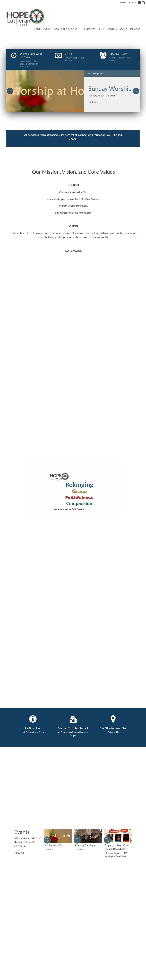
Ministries (89, 29)
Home (37, 29)
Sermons (135, 29)
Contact (132, 3)
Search (123, 3)
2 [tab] (73, 113)
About (123, 29)
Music (101, 29)
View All (19, 852)
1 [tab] (68, 113)
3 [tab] (77, 113)
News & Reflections (65, 29)
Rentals (112, 29)
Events (47, 29)
